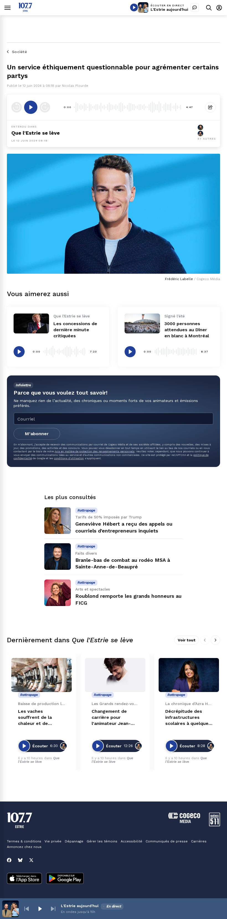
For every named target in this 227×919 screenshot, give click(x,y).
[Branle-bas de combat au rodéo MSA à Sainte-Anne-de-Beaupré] (57, 556)
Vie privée (53, 841)
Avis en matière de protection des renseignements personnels (95, 451)
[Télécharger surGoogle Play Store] (65, 879)
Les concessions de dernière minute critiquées (75, 329)
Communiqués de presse (167, 841)
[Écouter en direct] (134, 7)
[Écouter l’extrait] (30, 107)
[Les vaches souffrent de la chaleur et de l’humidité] (41, 675)
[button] (26, 908)
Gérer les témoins (102, 841)
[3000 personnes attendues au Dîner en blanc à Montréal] (142, 323)
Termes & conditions (24, 841)
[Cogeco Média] (184, 821)
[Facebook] (9, 860)
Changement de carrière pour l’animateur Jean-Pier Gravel (111, 718)
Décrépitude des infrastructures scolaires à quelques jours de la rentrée (188, 718)
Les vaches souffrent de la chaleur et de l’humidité (35, 718)
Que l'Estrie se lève (35, 133)
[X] (31, 860)
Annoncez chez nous (24, 847)
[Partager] (210, 107)
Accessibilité (131, 841)
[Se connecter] (219, 7)
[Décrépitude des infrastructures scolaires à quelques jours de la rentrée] (189, 675)
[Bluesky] (20, 860)
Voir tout (186, 640)
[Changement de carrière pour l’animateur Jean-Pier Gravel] (115, 675)
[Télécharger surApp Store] (24, 879)
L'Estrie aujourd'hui (169, 9)
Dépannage (74, 841)
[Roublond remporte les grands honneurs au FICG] (57, 592)
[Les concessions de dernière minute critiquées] (31, 323)
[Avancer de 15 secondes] (45, 107)
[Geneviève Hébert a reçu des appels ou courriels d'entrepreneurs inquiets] (57, 520)
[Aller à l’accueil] (25, 10)
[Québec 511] (214, 824)
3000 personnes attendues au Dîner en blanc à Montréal (186, 329)
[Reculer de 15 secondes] (16, 107)
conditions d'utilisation (69, 458)
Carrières (199, 841)
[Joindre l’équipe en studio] (194, 7)
